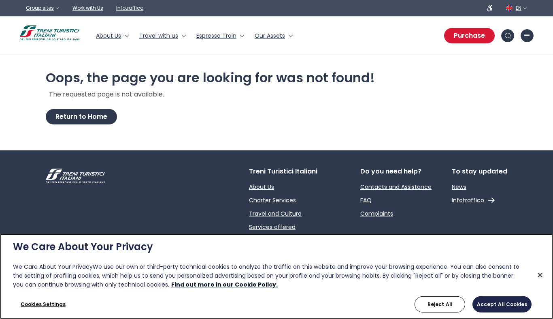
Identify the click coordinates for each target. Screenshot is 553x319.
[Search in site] (507, 35)
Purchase (469, 35)
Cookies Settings (43, 304)
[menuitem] (113, 36)
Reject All (440, 304)
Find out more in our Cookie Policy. (224, 284)
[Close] (540, 275)
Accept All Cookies (502, 304)
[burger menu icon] (527, 35)
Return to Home (81, 116)
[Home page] (49, 33)
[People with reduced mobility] (490, 8)
